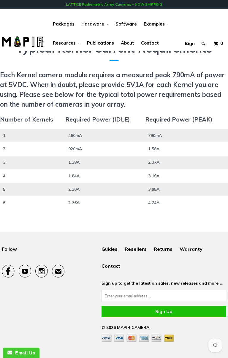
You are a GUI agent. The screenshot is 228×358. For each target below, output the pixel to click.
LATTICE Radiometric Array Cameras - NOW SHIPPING (114, 4)
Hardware (94, 24)
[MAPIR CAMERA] (22, 42)
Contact (150, 43)
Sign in (190, 42)
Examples (155, 24)
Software (126, 24)
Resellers (136, 249)
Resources (65, 43)
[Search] (203, 39)
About (127, 43)
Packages (64, 24)
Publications (100, 43)
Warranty (191, 249)
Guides (110, 249)
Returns (163, 249)
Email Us (23, 352)
